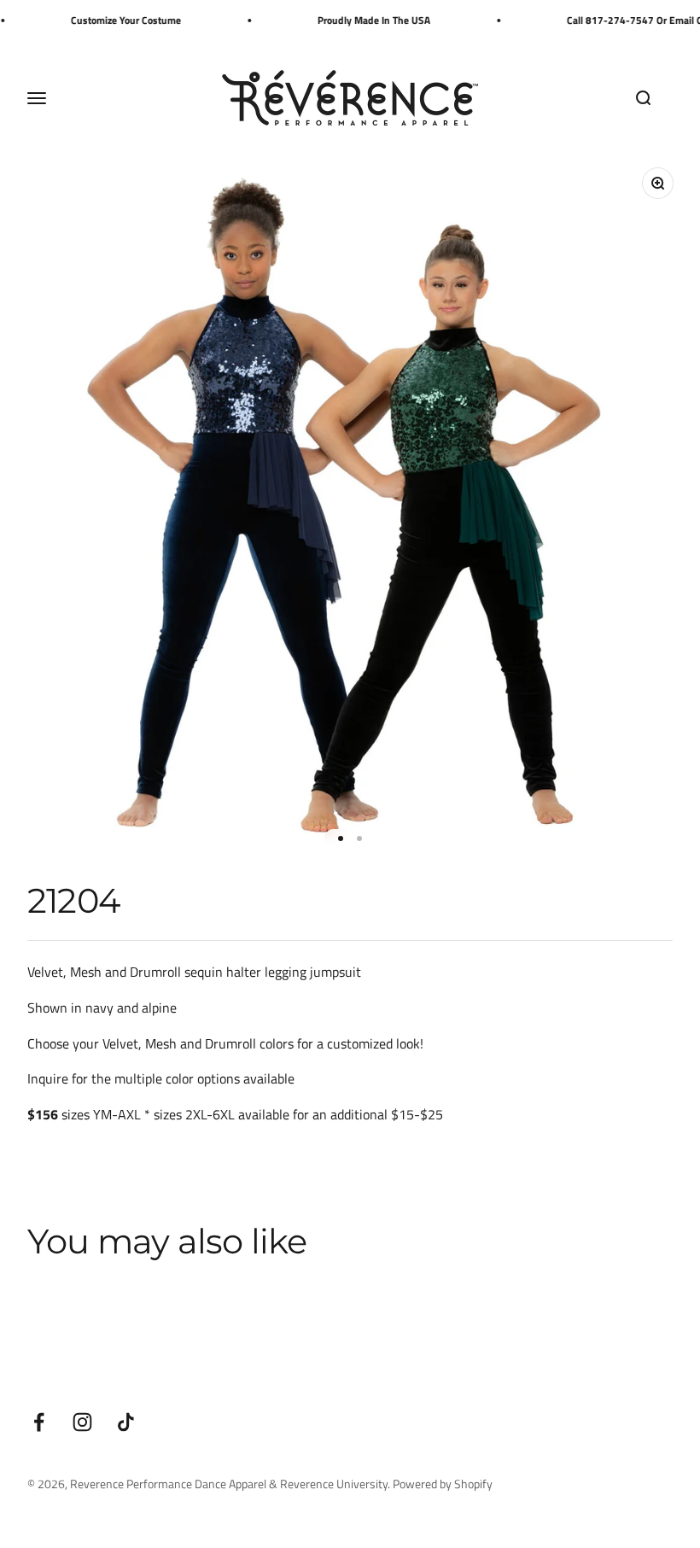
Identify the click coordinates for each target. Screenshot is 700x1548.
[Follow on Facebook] (38, 1422)
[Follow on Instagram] (82, 1422)
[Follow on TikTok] (125, 1422)
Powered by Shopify (443, 1484)
